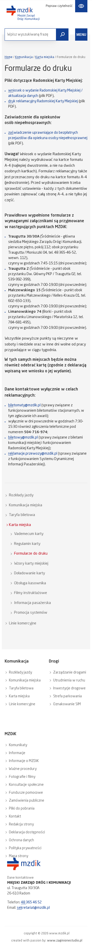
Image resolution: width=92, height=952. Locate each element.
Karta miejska (44, 57)
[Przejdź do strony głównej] (23, 13)
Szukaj (62, 34)
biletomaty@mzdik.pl (24, 405)
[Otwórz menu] (81, 34)
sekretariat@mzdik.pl (33, 908)
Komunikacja (24, 57)
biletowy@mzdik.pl (23, 437)
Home (9, 57)
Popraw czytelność (59, 6)
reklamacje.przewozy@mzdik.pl (32, 453)
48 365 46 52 (31, 902)
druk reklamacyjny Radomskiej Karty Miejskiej (43, 101)
